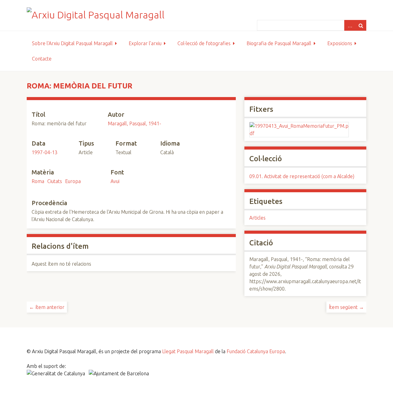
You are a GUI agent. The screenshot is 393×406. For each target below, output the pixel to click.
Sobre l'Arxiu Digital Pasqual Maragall (72, 43)
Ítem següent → (346, 307)
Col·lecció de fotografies (204, 43)
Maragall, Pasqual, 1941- (134, 123)
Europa (73, 181)
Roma (38, 181)
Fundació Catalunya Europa (256, 351)
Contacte (42, 58)
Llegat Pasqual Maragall (188, 351)
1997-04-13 (44, 152)
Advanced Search (349, 25)
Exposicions (339, 43)
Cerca (360, 25)
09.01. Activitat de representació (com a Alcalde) (301, 176)
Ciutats (54, 181)
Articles (257, 218)
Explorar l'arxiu (145, 43)
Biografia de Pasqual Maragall (279, 43)
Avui (115, 181)
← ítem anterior (46, 307)
